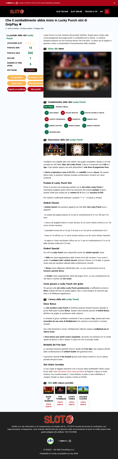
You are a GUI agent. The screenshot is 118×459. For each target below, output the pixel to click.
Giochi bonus (16, 83)
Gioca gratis (36, 89)
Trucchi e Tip (91, 11)
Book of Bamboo (49, 399)
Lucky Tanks (71, 398)
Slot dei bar (62, 11)
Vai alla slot (48, 390)
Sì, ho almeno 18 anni (92, 88)
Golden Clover (83, 398)
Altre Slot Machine (35, 83)
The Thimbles (61, 398)
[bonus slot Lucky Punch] (77, 149)
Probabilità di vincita (48, 453)
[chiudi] (107, 11)
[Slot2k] (17, 11)
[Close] (114, 3)
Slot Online (76, 11)
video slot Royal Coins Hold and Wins (68, 371)
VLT (101, 11)
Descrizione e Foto (35, 77)
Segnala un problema (16, 89)
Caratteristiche (17, 77)
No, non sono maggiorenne (65, 88)
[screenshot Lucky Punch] (54, 149)
